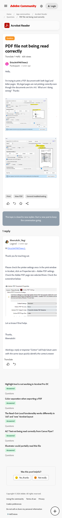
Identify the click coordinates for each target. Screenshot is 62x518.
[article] (31, 302)
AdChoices (13, 514)
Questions (10, 17)
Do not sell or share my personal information (24, 509)
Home (9, 14)
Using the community (15, 499)
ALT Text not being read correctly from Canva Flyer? (29, 431)
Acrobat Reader (41, 14)
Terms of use (31, 499)
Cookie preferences (13, 504)
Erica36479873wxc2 (19, 62)
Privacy (42, 499)
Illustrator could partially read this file (23, 445)
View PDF (19, 196)
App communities (23, 14)
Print (9, 196)
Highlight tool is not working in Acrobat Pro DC (26, 384)
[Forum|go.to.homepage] (23, 6)
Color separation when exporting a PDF (23, 398)
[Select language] (41, 6)
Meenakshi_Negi (17, 240)
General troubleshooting (36, 196)
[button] (6, 7)
